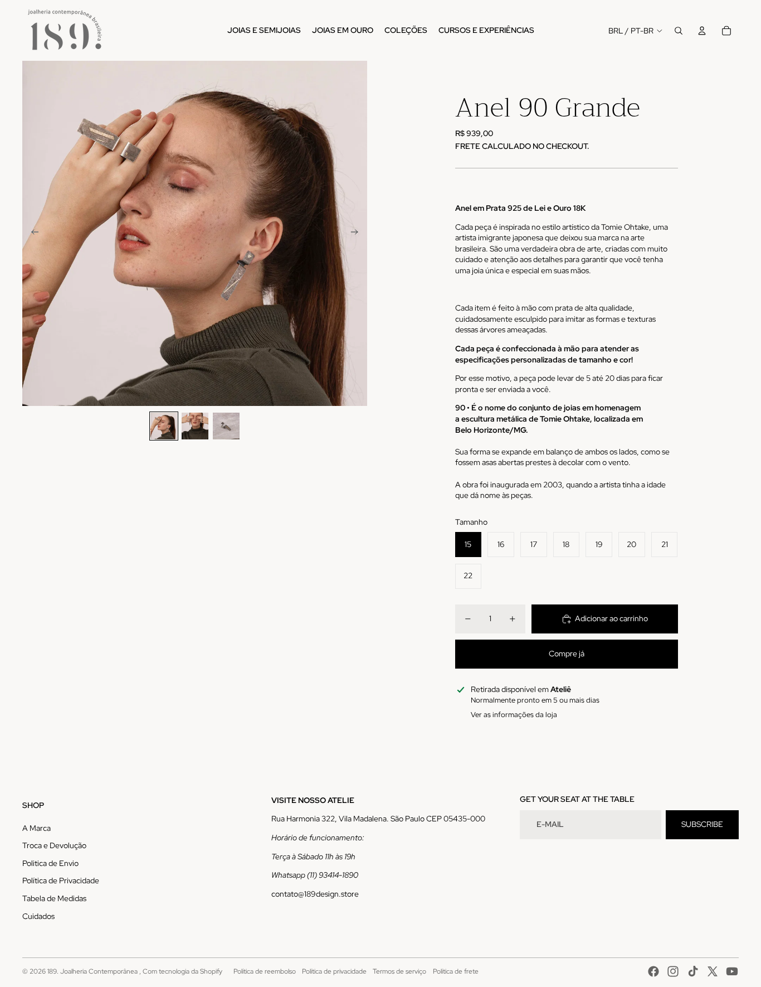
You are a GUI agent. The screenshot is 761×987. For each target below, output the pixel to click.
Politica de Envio (50, 863)
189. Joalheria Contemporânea (93, 971)
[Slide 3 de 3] (226, 426)
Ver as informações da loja (514, 714)
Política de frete (456, 971)
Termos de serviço (399, 971)
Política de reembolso (264, 971)
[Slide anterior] (31, 233)
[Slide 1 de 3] (163, 426)
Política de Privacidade (60, 880)
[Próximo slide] (358, 233)
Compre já (566, 654)
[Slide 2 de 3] (195, 426)
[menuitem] (264, 30)
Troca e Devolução (54, 845)
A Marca (36, 828)
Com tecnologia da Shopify (182, 971)
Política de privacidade (334, 971)
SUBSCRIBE (702, 824)
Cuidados (38, 916)
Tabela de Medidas (54, 898)
